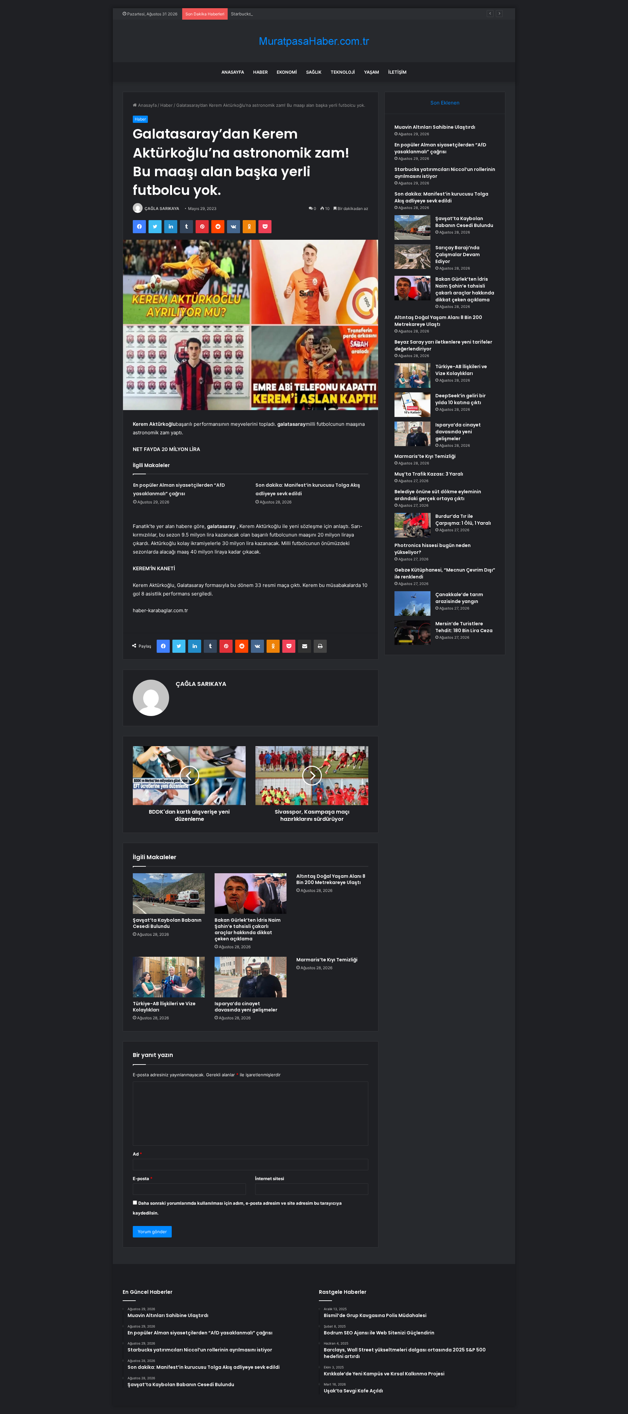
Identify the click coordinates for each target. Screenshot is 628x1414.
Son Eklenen (445, 103)
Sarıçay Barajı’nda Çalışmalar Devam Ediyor (457, 254)
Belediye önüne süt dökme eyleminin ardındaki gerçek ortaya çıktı (437, 495)
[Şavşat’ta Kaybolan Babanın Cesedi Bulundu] (169, 893)
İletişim (397, 72)
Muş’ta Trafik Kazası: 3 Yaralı (428, 474)
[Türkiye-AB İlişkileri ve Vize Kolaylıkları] (169, 977)
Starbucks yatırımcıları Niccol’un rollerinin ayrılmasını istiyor (290, 13)
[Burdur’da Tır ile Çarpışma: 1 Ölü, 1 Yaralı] (412, 525)
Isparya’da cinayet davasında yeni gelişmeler (246, 1006)
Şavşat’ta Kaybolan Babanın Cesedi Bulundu (167, 923)
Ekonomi (287, 72)
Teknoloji (343, 72)
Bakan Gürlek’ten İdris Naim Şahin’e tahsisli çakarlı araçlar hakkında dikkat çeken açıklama (248, 929)
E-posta (142, 1178)
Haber (260, 72)
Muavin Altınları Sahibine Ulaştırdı (434, 127)
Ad (137, 1154)
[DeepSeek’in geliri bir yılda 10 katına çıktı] (412, 404)
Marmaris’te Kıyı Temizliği (327, 959)
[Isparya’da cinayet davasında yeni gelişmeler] (251, 977)
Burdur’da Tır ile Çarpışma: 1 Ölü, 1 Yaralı (463, 519)
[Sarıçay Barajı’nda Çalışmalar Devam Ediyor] (412, 256)
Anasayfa (232, 72)
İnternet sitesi (269, 1178)
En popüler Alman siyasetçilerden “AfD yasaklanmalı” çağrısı (440, 148)
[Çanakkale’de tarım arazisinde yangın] (412, 603)
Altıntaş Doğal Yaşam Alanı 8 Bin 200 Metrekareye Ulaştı (330, 879)
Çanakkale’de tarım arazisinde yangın (459, 598)
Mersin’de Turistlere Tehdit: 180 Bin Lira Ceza (464, 627)
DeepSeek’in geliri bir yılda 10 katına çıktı (460, 399)
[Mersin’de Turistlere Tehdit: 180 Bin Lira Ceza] (412, 632)
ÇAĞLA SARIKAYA (162, 208)
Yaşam (371, 72)
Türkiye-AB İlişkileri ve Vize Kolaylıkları (164, 1006)
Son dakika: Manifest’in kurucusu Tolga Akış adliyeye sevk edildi (441, 197)
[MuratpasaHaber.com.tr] (314, 41)
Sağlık (314, 72)
